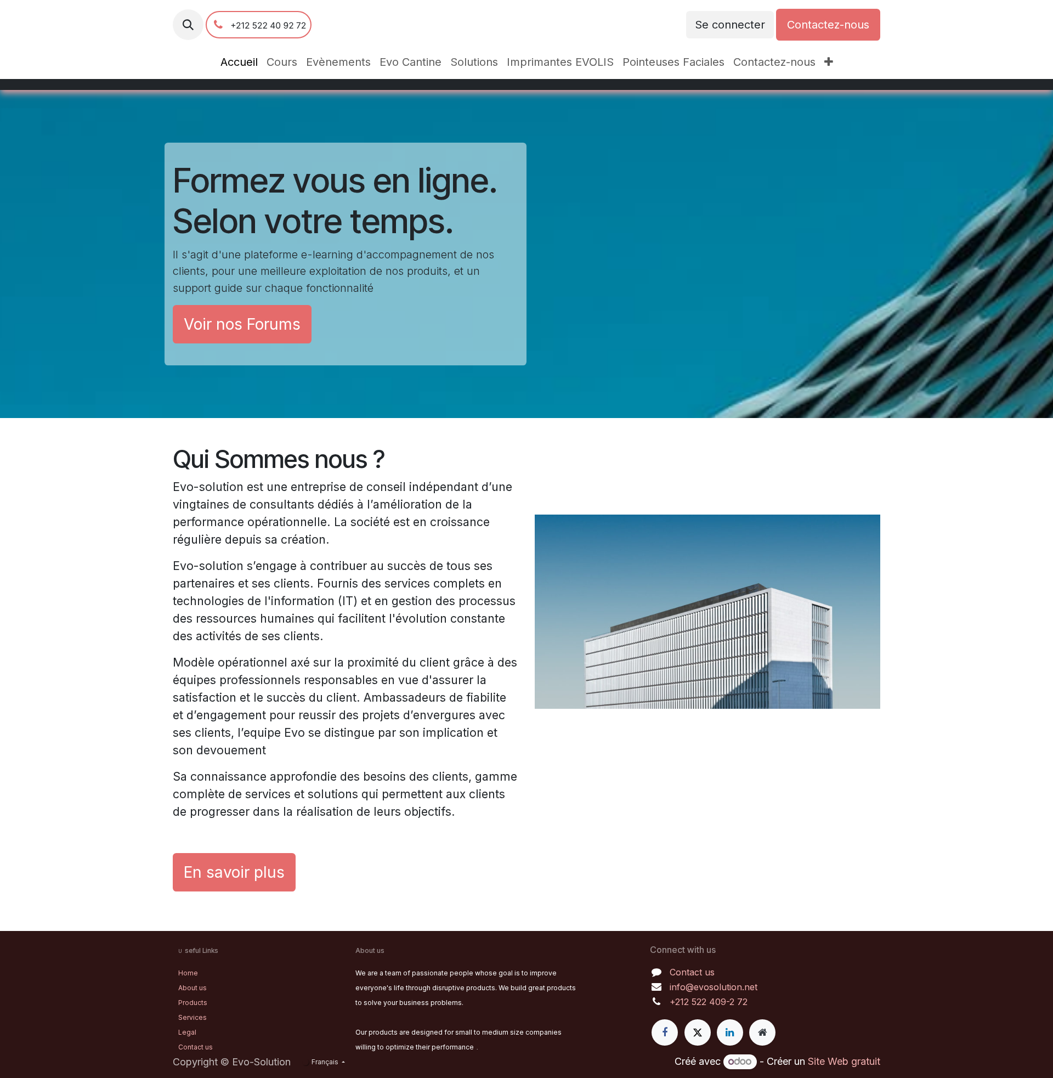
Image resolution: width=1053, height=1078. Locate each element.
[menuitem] (239, 62)
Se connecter (730, 24)
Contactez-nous (828, 24)
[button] (188, 24)
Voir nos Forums (242, 324)
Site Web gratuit (844, 1061)
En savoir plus (234, 872)
